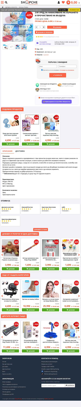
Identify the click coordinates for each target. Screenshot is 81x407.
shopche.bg (18, 399)
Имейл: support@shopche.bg (50, 369)
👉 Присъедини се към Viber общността (56, 101)
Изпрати (58, 75)
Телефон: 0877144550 (47, 366)
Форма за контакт (46, 364)
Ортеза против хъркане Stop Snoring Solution (50, 134)
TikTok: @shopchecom (50, 374)
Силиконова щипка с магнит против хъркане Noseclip (30, 134)
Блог (3, 371)
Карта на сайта (6, 374)
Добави (58, 27)
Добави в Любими (45, 32)
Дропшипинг (6, 369)
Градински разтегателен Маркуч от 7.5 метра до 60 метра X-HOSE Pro (50, 341)
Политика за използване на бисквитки (14, 387)
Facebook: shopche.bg (50, 371)
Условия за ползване (67, 70)
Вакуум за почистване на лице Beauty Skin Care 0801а (50, 300)
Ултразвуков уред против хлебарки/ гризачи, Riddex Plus (30, 341)
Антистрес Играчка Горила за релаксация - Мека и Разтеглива (10, 259)
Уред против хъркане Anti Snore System (10, 134)
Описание (7, 151)
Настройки (63, 10)
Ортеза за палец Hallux (30, 299)
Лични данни (6, 392)
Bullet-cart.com (49, 399)
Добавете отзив (40, 229)
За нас (4, 361)
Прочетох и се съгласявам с (58, 70)
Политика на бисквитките (32, 10)
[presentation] (4, 26)
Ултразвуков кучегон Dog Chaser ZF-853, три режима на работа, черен (10, 341)
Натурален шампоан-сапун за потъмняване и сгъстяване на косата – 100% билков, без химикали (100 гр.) (70, 300)
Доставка (20, 151)
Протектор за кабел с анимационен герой (70, 259)
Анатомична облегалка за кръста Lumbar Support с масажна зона (10, 300)
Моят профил (6, 382)
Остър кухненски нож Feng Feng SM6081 (30, 259)
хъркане (46, 55)
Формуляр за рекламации (49, 361)
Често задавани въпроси (9, 384)
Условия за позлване (8, 389)
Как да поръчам (7, 364)
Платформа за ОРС (8, 394)
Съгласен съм (74, 10)
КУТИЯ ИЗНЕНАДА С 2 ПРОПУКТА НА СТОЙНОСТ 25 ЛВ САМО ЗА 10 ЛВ (50, 259)
